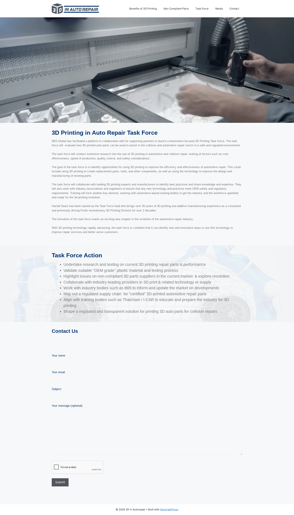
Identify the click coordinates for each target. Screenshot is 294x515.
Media (219, 8)
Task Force (202, 8)
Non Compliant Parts (176, 8)
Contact (234, 8)
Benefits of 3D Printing (143, 8)
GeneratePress (169, 509)
